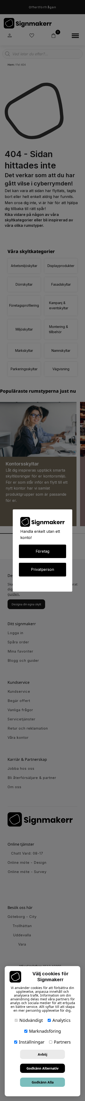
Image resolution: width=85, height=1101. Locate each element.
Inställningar (31, 1042)
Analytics (61, 1020)
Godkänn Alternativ (42, 1068)
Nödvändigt (31, 1020)
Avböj (42, 1054)
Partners (62, 1042)
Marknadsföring (45, 1031)
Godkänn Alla (43, 1082)
